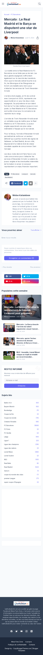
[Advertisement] (21, 513)
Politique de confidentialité (17, 645)
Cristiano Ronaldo (21, 422)
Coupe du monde (21, 418)
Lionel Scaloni (21, 456)
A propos (28, 642)
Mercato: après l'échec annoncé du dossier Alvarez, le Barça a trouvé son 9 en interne (27, 340)
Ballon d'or (21, 403)
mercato (32, 174)
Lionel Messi (21, 452)
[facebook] (11, 631)
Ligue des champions (21, 444)
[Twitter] (26, 183)
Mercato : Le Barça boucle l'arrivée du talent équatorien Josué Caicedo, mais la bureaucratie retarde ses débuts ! (27, 326)
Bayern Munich (21, 406)
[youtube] (21, 631)
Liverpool (25, 174)
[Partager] (37, 38)
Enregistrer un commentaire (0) (21, 258)
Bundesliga (21, 410)
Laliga (21, 437)
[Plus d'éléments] (36, 183)
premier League (21, 478)
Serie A (21, 471)
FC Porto (21, 429)
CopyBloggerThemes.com (22, 648)
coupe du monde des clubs (21, 474)
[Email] (31, 183)
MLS (21, 459)
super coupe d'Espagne (21, 482)
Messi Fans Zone (17, 642)
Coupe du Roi (21, 414)
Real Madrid (8, 177)
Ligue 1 (21, 440)
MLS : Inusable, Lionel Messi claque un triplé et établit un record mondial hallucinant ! (28, 354)
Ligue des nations (21, 448)
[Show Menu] (3, 4)
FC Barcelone (15, 14)
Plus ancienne (35, 267)
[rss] (31, 631)
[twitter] (16, 631)
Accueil (6, 14)
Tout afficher (35, 230)
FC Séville (21, 433)
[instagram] (26, 631)
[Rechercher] (39, 4)
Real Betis (21, 463)
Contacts (32, 645)
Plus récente (7, 267)
